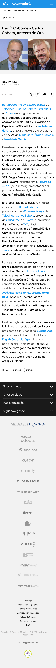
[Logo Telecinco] (28, 450)
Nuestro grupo (12, 386)
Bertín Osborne (12, 104)
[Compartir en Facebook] (51, 94)
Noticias (7, 10)
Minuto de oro (33, 10)
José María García (15, 139)
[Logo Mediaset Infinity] (28, 439)
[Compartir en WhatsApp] (31, 94)
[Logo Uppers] (28, 533)
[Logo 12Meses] (28, 555)
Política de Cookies (28, 617)
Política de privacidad (28, 609)
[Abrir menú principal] (51, 3)
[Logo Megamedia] (29, 642)
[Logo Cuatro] (28, 460)
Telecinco (8, 109)
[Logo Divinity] (28, 471)
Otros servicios (12, 394)
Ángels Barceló (44, 134)
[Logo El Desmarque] (28, 481)
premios (8, 17)
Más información (13, 402)
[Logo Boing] (28, 502)
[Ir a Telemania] (21, 3)
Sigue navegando (14, 411)
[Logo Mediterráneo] (28, 586)
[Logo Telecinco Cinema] (28, 544)
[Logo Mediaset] (28, 425)
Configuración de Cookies (28, 613)
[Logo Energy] (28, 512)
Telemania (16, 370)
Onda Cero (26, 134)
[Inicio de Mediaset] (5, 3)
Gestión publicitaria (28, 621)
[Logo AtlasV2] (28, 565)
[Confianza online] (28, 656)
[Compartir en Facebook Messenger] (44, 94)
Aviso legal (28, 600)
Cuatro (10, 113)
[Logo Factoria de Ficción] (28, 491)
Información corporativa (28, 605)
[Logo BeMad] (28, 523)
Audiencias (19, 10)
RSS (28, 625)
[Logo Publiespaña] (28, 575)
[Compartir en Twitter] (37, 94)
